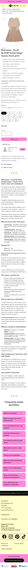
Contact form (5, 514)
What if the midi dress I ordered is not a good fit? (11, 476)
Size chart (4, 126)
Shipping (10, 107)
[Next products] (25, 144)
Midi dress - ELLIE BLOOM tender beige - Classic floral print (13, 12)
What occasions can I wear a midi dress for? (12, 419)
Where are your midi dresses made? (12, 469)
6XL (16, 120)
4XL (4, 120)
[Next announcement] (25, 1)
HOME (4, 9)
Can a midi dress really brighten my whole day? (11, 483)
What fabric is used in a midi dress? (12, 449)
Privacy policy (19, 543)
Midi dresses (16, 9)
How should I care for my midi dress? (13, 441)
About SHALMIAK (6, 549)
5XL (10, 120)
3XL (20, 116)
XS (10, 113)
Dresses (9, 9)
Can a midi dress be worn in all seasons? (13, 427)
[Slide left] (10, 45)
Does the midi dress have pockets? (11, 434)
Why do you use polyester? (12, 455)
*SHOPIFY (14, 519)
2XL (14, 116)
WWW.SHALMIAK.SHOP (14, 560)
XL (8, 116)
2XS (4, 113)
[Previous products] (21, 144)
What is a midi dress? (10, 413)
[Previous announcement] (3, 1)
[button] (3, 5)
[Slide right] (17, 45)
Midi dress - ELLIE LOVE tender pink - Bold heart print (13, 147)
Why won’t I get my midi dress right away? (13, 461)
